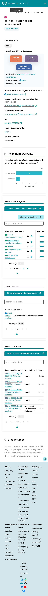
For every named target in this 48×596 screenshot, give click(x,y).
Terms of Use (23, 501)
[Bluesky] (23, 591)
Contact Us (10, 481)
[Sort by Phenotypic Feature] (23, 231)
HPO (33, 481)
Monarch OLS (23, 531)
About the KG (24, 508)
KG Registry (23, 546)
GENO (34, 495)
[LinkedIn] (22, 587)
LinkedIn (35, 539)
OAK (6, 545)
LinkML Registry (21, 551)
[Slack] (25, 579)
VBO (33, 492)
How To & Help (24, 491)
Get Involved (37, 528)
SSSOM (8, 542)
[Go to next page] (23, 268)
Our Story (9, 471)
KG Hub (21, 543)
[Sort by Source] (21, 309)
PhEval (7, 534)
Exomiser (8, 531)
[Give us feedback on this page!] (45, 459)
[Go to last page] (27, 268)
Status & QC (23, 488)
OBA (33, 488)
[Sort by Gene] (11, 309)
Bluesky (35, 546)
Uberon (35, 474)
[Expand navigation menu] (45, 3)
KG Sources (23, 511)
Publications (10, 485)
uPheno (35, 478)
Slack (34, 532)
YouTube (36, 542)
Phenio (34, 485)
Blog (34, 535)
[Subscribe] (22, 579)
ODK (6, 549)
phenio (7, 132)
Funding (8, 488)
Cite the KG (23, 504)
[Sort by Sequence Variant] (22, 370)
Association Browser (23, 519)
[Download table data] (16, 273)
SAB (6, 478)
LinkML (7, 538)
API (19, 477)
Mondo (35, 471)
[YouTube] (25, 587)
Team (7, 474)
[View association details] (31, 236)
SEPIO (34, 499)
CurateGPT (9, 556)
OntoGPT (9, 552)
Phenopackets (11, 559)
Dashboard (23, 515)
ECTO (34, 502)
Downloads (23, 473)
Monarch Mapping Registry (22, 536)
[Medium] (21, 583)
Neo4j (21, 481)
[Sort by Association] (36, 370)
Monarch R (23, 484)
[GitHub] (25, 583)
